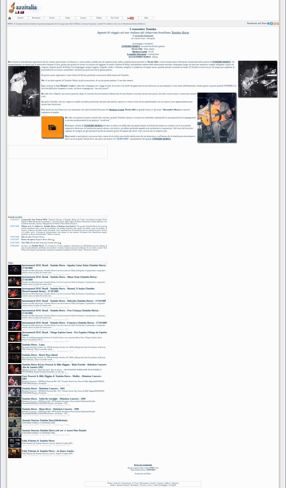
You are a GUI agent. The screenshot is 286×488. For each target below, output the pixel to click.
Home (110, 483)
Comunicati (125, 483)
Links (155, 485)
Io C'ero (135, 483)
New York (115, 18)
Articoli (20, 18)
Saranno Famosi (123, 485)
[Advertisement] (218, 7)
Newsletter (135, 485)
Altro (146, 18)
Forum (142, 485)
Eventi (51, 18)
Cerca (149, 485)
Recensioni (36, 18)
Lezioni (83, 18)
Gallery (99, 18)
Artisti (67, 18)
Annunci (175, 483)
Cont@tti (172, 485)
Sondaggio (163, 485)
